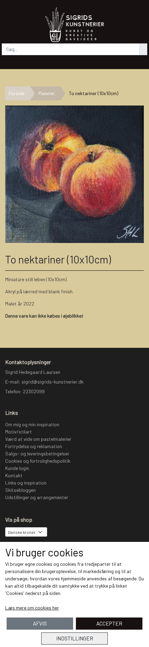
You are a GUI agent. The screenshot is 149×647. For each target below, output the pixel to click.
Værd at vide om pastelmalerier (38, 439)
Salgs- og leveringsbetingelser (37, 453)
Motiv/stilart (18, 432)
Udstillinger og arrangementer (36, 497)
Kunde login (17, 468)
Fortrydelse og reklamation (33, 446)
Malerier (46, 93)
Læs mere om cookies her (32, 608)
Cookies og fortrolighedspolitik (37, 461)
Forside (16, 93)
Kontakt (14, 475)
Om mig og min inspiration (32, 424)
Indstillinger (74, 638)
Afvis (40, 623)
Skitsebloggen (20, 490)
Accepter (109, 623)
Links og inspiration (25, 483)
